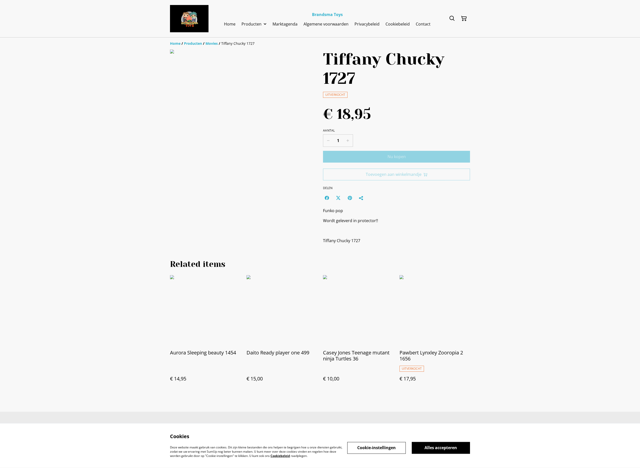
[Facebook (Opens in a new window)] (326, 198)
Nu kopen (397, 156)
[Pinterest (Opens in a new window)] (350, 198)
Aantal (329, 130)
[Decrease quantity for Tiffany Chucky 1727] (328, 140)
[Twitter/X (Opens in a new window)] (338, 198)
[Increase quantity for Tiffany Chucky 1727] (348, 140)
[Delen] (361, 198)
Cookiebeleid (280, 455)
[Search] (452, 18)
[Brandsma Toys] (189, 18)
